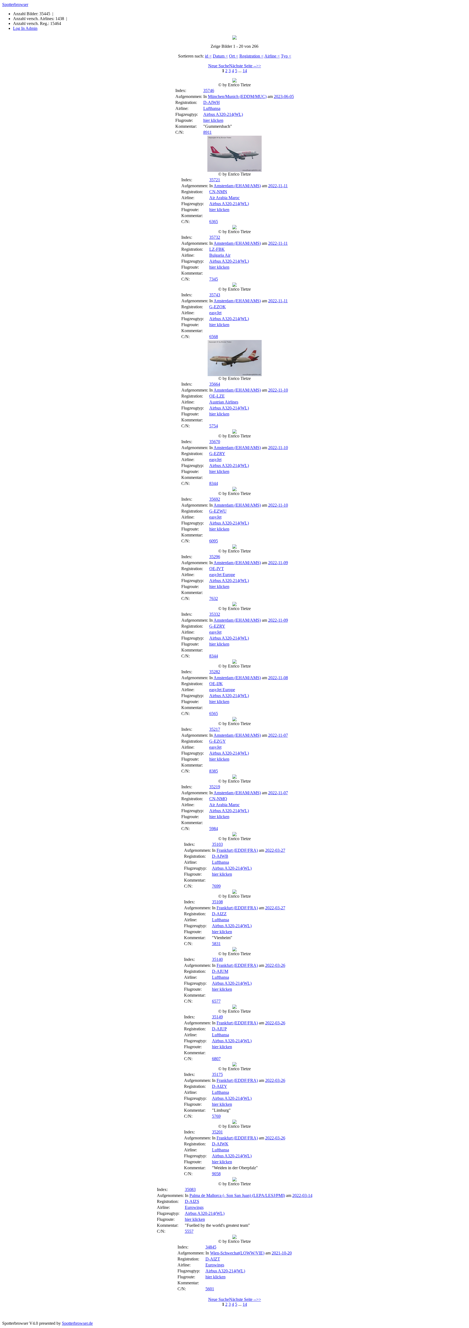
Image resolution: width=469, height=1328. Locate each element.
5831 (216, 943)
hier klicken (213, 120)
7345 (213, 279)
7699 (216, 886)
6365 (213, 221)
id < (208, 56)
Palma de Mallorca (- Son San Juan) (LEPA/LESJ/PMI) (237, 1195)
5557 (189, 1231)
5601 (209, 1288)
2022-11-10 (278, 390)
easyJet (215, 312)
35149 (217, 1017)
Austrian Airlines (223, 402)
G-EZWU (218, 511)
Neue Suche (218, 65)
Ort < (233, 56)
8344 (213, 483)
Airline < (272, 56)
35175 (217, 1074)
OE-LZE (217, 396)
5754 (213, 426)
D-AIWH (211, 102)
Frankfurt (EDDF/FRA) (237, 850)
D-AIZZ (219, 913)
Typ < (286, 56)
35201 (217, 1132)
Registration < (251, 56)
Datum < (220, 56)
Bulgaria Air (219, 255)
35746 (208, 90)
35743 (214, 295)
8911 (207, 132)
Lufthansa (211, 108)
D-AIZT (212, 1259)
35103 (217, 844)
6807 (216, 1058)
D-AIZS (192, 1201)
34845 (210, 1247)
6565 (213, 713)
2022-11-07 (278, 735)
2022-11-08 (278, 677)
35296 (214, 556)
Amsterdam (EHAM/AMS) (237, 185)
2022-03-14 (302, 1195)
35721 (214, 179)
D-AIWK (220, 1144)
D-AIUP (219, 1029)
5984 (213, 828)
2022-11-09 (278, 562)
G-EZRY (217, 453)
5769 (216, 1116)
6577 (216, 1001)
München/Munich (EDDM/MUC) (237, 96)
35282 (214, 671)
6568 (213, 336)
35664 (214, 384)
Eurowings (194, 1207)
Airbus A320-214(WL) (223, 114)
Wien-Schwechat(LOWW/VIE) (237, 1253)
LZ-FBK (217, 249)
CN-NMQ (218, 798)
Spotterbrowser (15, 4)
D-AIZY (219, 1086)
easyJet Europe (222, 574)
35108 (217, 902)
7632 (213, 598)
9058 (216, 1173)
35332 (214, 614)
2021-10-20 (282, 1253)
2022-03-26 (275, 965)
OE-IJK (216, 683)
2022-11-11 (278, 185)
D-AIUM (220, 971)
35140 (217, 959)
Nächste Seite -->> (245, 65)
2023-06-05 (284, 96)
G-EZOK (217, 306)
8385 (213, 771)
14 (245, 70)
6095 (213, 541)
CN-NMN (218, 191)
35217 (214, 729)
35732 (214, 237)
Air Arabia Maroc (224, 197)
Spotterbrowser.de (77, 1323)
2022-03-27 (275, 850)
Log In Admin (25, 28)
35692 (214, 499)
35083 (190, 1189)
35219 (214, 786)
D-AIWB (220, 856)
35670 (214, 441)
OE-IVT (216, 568)
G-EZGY (217, 741)
